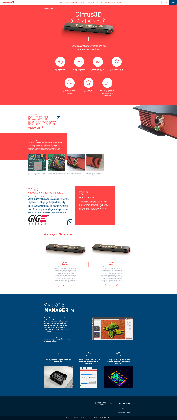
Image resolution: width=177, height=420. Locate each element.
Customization (74, 2)
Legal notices (84, 417)
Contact (173, 2)
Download (107, 2)
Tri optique (66, 2)
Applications (82, 2)
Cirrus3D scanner (64, 285)
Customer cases (91, 2)
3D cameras (59, 2)
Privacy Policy (90, 417)
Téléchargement (97, 417)
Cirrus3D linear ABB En (116, 2)
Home (45, 8)
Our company (100, 2)
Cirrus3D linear (110, 285)
